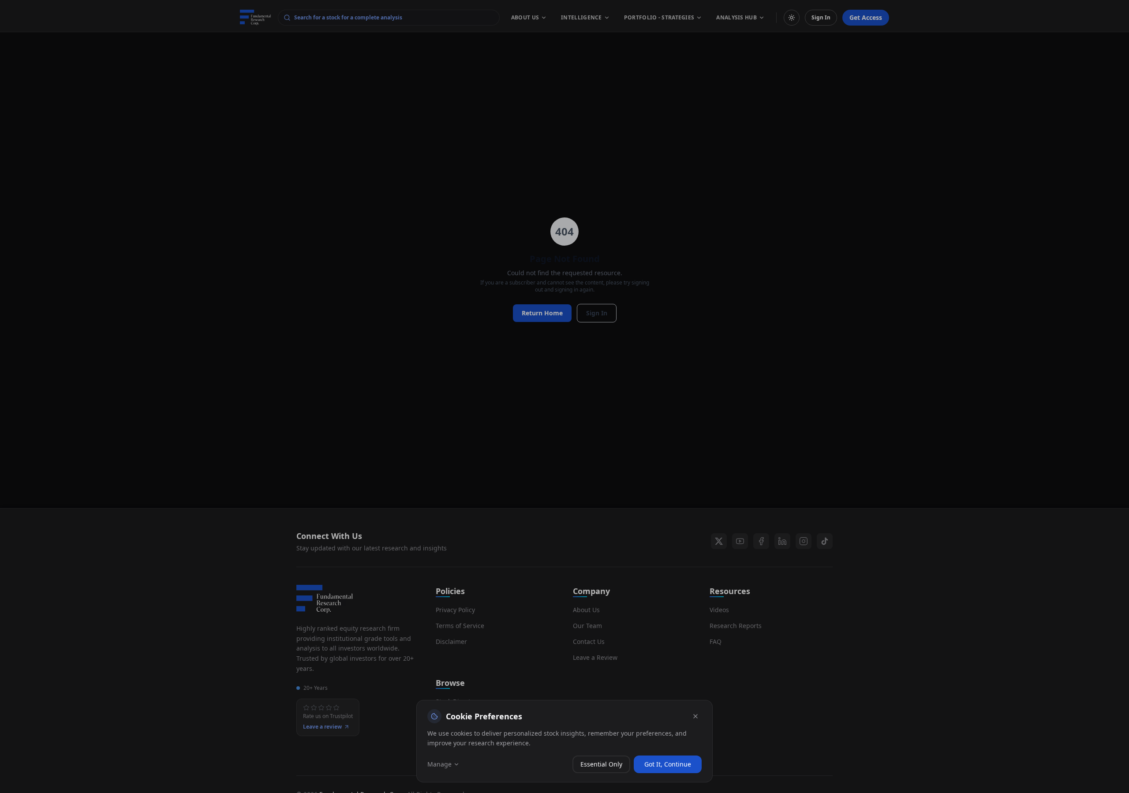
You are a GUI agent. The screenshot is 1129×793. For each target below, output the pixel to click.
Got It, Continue (667, 764)
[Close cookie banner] (695, 716)
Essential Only (601, 764)
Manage (439, 764)
